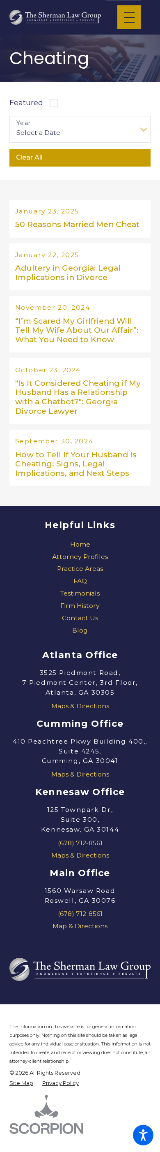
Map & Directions (80, 926)
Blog (80, 630)
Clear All (29, 157)
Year (23, 123)
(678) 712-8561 (80, 843)
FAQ (80, 581)
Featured (26, 102)
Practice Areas (80, 569)
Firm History (80, 606)
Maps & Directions (80, 706)
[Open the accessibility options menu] (143, 1135)
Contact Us (80, 618)
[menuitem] (80, 544)
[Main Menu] (129, 17)
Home (80, 544)
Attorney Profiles (80, 557)
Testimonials (80, 593)
